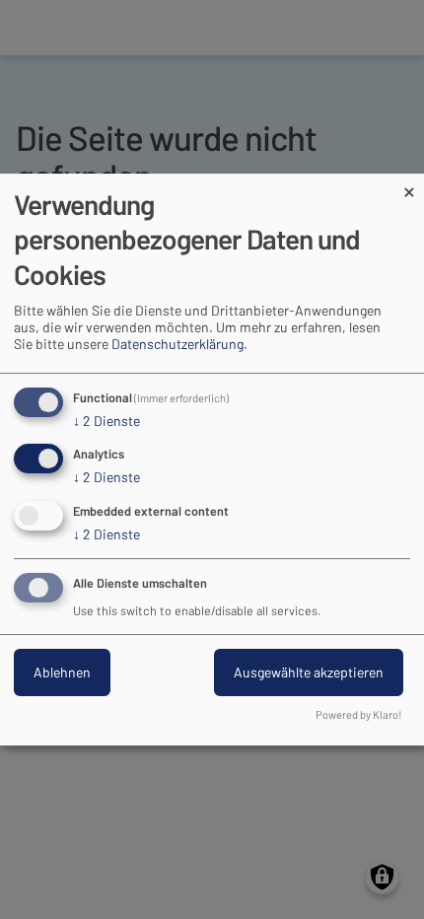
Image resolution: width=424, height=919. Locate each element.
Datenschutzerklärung (177, 343)
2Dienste (106, 420)
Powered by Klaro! (359, 714)
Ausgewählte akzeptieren (309, 672)
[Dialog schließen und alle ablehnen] (409, 186)
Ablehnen (62, 672)
